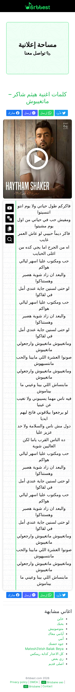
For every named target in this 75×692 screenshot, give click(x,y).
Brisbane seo (55, 682)
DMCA (34, 682)
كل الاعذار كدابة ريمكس (47, 654)
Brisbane (34, 686)
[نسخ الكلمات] (9, 229)
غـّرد (59, 113)
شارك (12, 113)
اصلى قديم (56, 664)
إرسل (28, 113)
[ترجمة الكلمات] (9, 218)
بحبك (60, 624)
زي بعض (57, 659)
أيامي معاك (56, 634)
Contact (47, 686)
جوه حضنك (56, 644)
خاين (60, 619)
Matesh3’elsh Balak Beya (44, 649)
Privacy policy (19, 682)
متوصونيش (56, 629)
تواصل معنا (35, 53)
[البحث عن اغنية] (9, 239)
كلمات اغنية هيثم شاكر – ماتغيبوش (38, 98)
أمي (61, 639)
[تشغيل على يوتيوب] (9, 208)
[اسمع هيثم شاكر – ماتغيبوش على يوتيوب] (37, 159)
